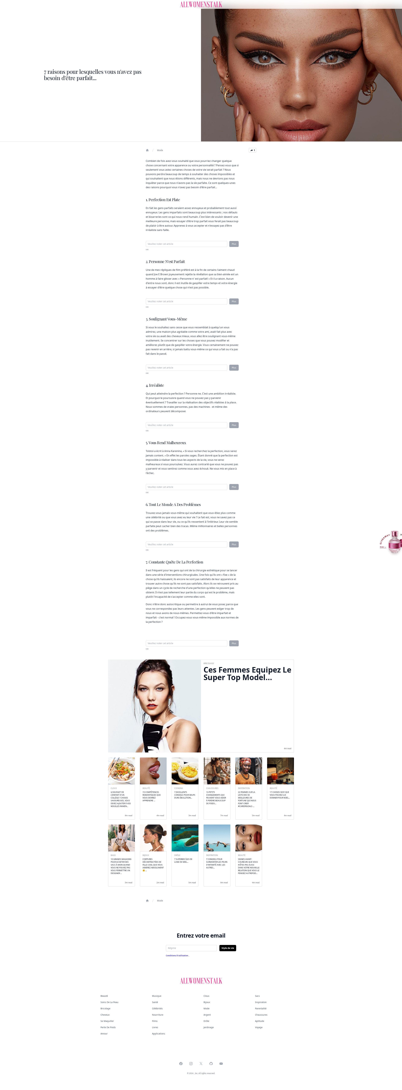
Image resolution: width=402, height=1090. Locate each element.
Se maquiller (107, 1021)
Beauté (104, 995)
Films (155, 1021)
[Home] (147, 150)
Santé (155, 1002)
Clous (206, 995)
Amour (104, 1033)
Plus (234, 243)
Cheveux (104, 1014)
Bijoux (207, 1002)
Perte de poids (108, 1027)
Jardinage (209, 1027)
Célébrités (157, 1008)
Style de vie (228, 948)
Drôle (206, 1021)
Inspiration (261, 1002)
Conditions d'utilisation (177, 955)
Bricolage (105, 1008)
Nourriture (157, 1014)
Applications (158, 1033)
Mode (160, 150)
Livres (155, 1027)
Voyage (259, 1027)
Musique (156, 995)
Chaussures (261, 1014)
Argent (207, 1014)
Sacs (257, 995)
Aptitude (259, 1021)
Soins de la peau (109, 1002)
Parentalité (260, 1008)
